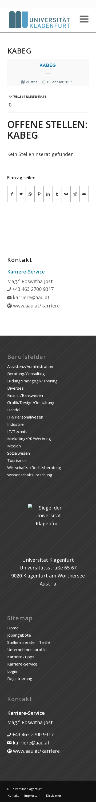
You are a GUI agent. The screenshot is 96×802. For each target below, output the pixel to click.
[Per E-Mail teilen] (84, 194)
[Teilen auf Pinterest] (39, 194)
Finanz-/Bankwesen (25, 395)
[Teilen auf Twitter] (21, 194)
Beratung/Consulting (26, 373)
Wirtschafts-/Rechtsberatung (34, 467)
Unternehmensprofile (27, 649)
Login (12, 671)
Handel (13, 409)
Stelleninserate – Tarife (28, 642)
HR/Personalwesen (25, 417)
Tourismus (17, 460)
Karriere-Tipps (20, 656)
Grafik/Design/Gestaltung (30, 402)
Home (13, 627)
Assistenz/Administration (30, 366)
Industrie (15, 424)
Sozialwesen (18, 453)
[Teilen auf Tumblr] (57, 194)
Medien (14, 445)
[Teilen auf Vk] (66, 194)
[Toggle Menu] (84, 19)
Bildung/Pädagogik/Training (32, 380)
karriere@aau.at (30, 297)
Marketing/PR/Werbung (29, 438)
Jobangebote (19, 635)
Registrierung (19, 678)
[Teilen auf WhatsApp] (30, 194)
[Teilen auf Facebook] (12, 194)
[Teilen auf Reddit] (75, 194)
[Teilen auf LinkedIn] (48, 194)
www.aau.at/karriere (36, 305)
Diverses (15, 388)
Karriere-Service (22, 664)
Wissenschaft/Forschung (29, 474)
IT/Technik (17, 431)
